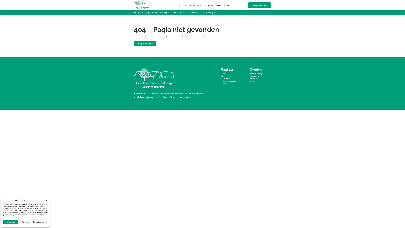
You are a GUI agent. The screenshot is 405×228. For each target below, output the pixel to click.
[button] (47, 200)
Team (185, 5)
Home (178, 5)
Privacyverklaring (256, 74)
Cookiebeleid (254, 76)
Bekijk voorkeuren (40, 222)
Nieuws (226, 5)
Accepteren (11, 222)
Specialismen (194, 5)
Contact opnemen (259, 5)
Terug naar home (145, 44)
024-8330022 (179, 13)
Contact (223, 84)
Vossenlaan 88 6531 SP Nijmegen (201, 13)
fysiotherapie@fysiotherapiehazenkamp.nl (152, 13)
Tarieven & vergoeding (212, 5)
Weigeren (25, 222)
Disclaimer (253, 79)
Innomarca (188, 97)
